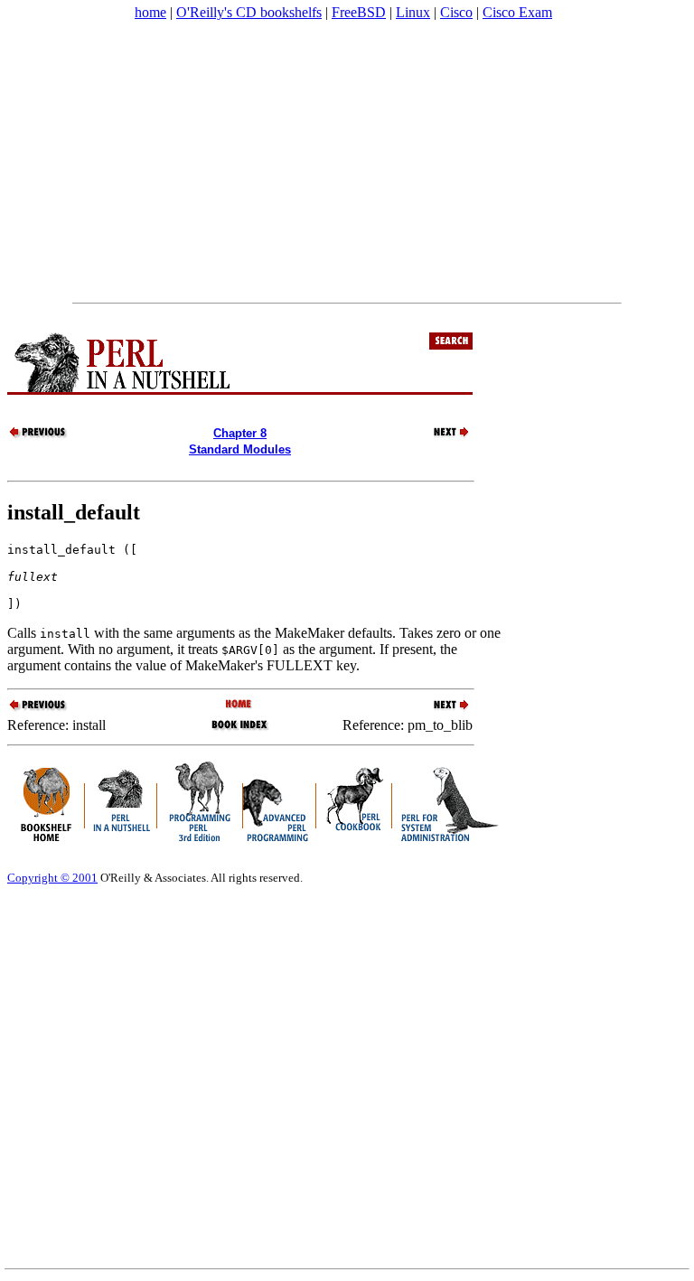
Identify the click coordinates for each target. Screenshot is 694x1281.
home (150, 12)
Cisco (456, 12)
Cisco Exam (517, 12)
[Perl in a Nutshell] (240, 705)
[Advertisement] (347, 161)
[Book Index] (240, 728)
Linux (413, 12)
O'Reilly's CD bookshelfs (249, 12)
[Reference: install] (38, 436)
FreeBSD (359, 12)
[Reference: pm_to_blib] (441, 436)
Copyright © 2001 (52, 877)
